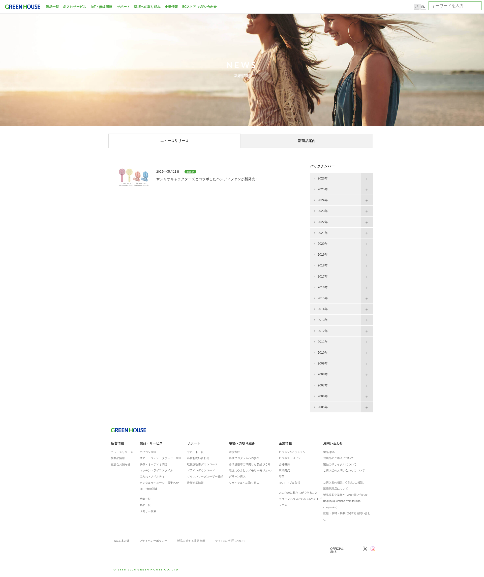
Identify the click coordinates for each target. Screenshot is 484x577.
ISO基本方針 (121, 540)
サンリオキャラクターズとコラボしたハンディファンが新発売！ (207, 179)
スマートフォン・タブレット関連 (160, 458)
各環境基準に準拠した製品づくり (249, 464)
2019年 (323, 254)
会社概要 (284, 464)
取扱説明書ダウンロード (202, 464)
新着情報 (117, 443)
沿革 (281, 476)
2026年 (323, 178)
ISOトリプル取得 (289, 482)
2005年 (323, 407)
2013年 (323, 320)
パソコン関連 (148, 451)
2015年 (323, 298)
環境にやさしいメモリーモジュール (251, 470)
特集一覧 (145, 498)
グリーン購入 (237, 476)
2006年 (323, 396)
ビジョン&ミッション (292, 451)
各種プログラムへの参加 (244, 458)
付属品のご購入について (338, 458)
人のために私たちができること (298, 492)
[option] (242, 63)
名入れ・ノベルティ (152, 476)
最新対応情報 (195, 482)
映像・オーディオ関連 (153, 464)
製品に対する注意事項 (191, 540)
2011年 (323, 342)
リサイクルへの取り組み (244, 482)
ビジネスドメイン (290, 458)
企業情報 (171, 7)
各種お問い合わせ (198, 458)
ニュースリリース (122, 451)
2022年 (323, 222)
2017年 (323, 276)
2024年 (323, 200)
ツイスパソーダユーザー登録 (205, 476)
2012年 (323, 331)
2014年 (323, 309)
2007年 (323, 385)
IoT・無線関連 (101, 7)
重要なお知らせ (120, 464)
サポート (123, 7)
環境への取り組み (147, 7)
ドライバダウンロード (201, 470)
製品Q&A (329, 451)
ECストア (189, 7)
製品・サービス (151, 443)
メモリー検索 (148, 511)
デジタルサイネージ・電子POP (159, 482)
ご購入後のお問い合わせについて (344, 470)
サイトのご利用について (230, 540)
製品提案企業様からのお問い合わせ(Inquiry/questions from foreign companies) (345, 501)
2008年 (323, 374)
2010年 (323, 352)
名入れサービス (74, 7)
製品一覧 (52, 7)
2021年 (323, 233)
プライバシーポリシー (153, 540)
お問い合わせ (207, 7)
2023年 (323, 211)
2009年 (323, 363)
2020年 (323, 244)
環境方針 (234, 451)
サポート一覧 (195, 451)
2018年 (323, 265)
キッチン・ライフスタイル (156, 470)
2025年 (323, 189)
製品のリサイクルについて (339, 464)
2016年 (323, 287)
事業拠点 (284, 470)
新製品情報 (118, 458)
